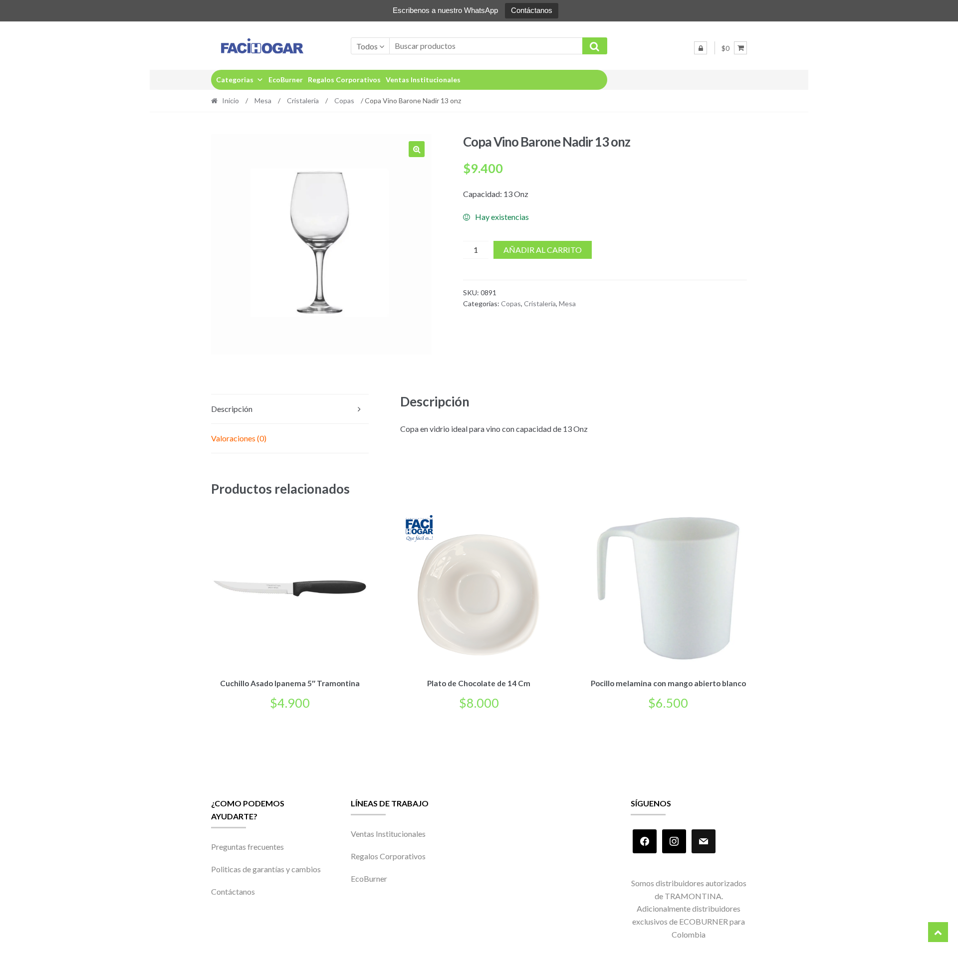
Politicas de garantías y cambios (266, 869)
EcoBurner (285, 79)
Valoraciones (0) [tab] (238, 438)
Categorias (234, 79)
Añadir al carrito (542, 249)
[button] (417, 149)
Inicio (230, 100)
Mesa (262, 100)
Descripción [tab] (231, 408)
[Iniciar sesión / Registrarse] (700, 47)
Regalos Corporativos (344, 79)
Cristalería (303, 100)
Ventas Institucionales (423, 79)
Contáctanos (531, 10)
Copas (344, 100)
